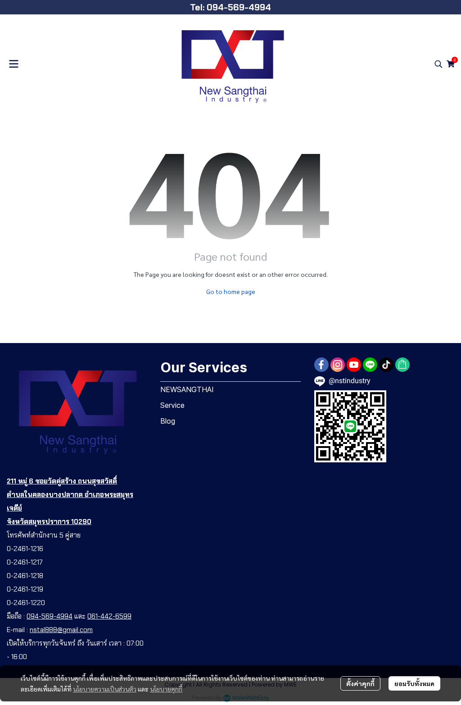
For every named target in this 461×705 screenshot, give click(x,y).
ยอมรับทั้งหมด (414, 683)
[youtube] (354, 364)
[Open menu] (14, 64)
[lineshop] (402, 364)
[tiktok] (386, 364)
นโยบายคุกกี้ (166, 689)
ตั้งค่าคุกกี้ (360, 683)
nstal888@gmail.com (61, 629)
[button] (438, 64)
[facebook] (321, 364)
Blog (167, 420)
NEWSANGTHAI (187, 389)
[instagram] (337, 364)
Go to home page (230, 291)
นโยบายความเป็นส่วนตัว (104, 689)
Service (172, 405)
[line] (370, 364)
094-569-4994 (49, 616)
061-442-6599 (109, 616)
